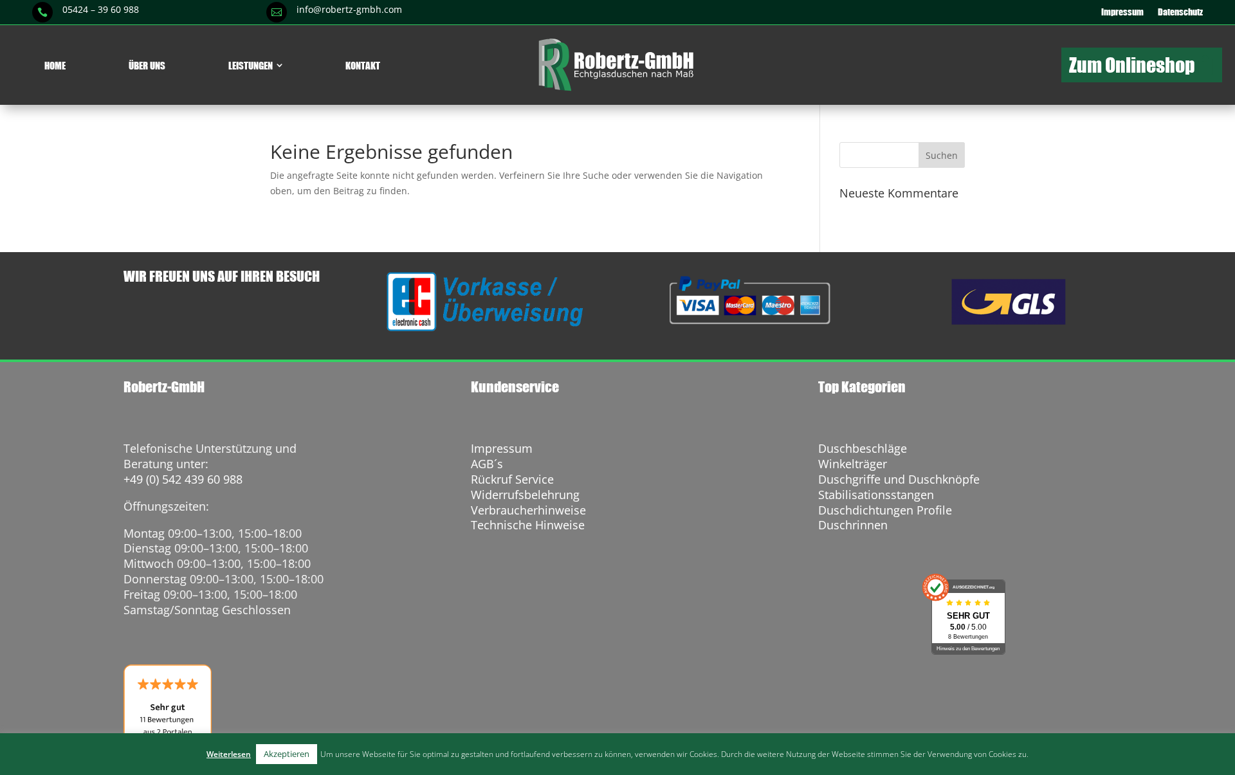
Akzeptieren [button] (286, 754)
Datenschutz (1180, 12)
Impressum (1122, 12)
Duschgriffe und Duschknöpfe (899, 479)
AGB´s (487, 463)
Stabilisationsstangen (876, 494)
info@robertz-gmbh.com (349, 9)
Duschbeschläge (862, 448)
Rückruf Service (512, 479)
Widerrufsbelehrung (525, 494)
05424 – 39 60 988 (100, 9)
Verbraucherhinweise (528, 510)
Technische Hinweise (528, 525)
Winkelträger (852, 463)
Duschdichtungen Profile (885, 510)
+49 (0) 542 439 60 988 (183, 479)
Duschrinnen (853, 525)
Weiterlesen (228, 754)
